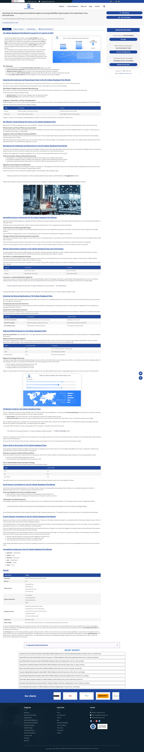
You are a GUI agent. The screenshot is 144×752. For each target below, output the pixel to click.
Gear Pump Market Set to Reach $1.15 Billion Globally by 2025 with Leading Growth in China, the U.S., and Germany (50, 687)
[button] (104, 6)
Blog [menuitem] (90, 6)
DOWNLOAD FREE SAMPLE (123, 30)
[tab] (6, 29)
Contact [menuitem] (97, 6)
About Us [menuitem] (84, 6)
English (16, 1)
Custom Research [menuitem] (72, 6)
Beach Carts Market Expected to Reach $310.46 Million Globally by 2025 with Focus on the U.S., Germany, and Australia (51, 668)
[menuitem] (61, 6)
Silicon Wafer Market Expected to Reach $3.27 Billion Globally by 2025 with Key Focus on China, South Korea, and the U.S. (51, 679)
